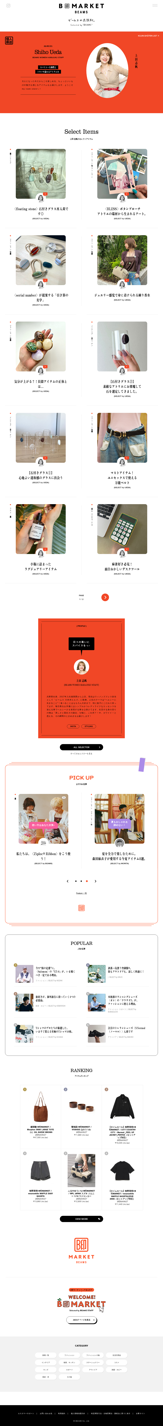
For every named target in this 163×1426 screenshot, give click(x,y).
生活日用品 (117, 1355)
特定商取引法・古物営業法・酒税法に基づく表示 (110, 1413)
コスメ (116, 1362)
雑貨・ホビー (117, 1370)
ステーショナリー (93, 1362)
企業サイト (140, 1413)
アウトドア (93, 1370)
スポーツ (69, 1370)
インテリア (46, 1362)
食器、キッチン (69, 1362)
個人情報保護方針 (78, 1413)
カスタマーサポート (26, 1413)
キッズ (45, 1370)
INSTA (73, 726)
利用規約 (61, 1413)
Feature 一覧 (81, 893)
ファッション (69, 1355)
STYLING (89, 726)
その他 (69, 1377)
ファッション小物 (93, 1355)
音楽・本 (45, 1377)
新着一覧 (45, 1355)
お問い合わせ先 (46, 1413)
